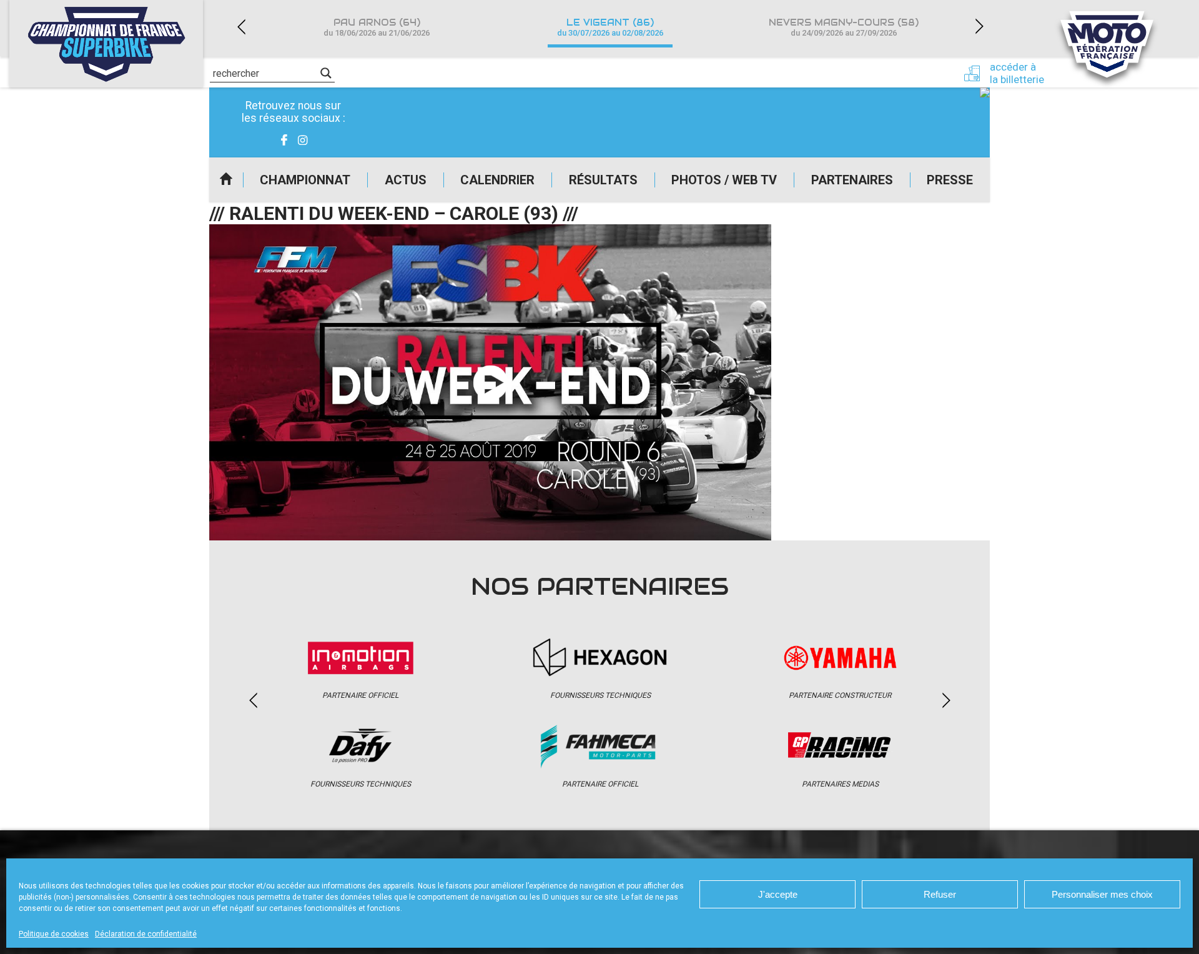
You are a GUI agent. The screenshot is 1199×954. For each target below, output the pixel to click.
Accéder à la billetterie (1017, 73)
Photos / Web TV (724, 179)
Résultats (603, 179)
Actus (406, 179)
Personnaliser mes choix (1102, 894)
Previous (241, 26)
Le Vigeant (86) (610, 27)
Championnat (305, 179)
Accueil (226, 179)
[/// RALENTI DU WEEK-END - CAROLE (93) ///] (490, 382)
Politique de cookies (54, 934)
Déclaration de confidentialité (146, 934)
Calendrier (497, 179)
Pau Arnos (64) (376, 27)
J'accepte (777, 894)
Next (979, 26)
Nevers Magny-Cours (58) (844, 27)
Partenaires (852, 179)
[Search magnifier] (326, 73)
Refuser (940, 894)
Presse (950, 179)
